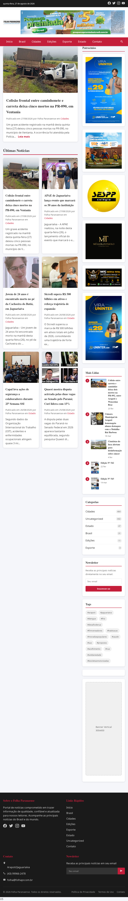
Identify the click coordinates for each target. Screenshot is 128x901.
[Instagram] (118, 4)
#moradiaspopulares (97, 636)
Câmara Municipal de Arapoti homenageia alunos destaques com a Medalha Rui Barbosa (113, 423)
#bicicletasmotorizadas (98, 660)
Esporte (67, 41)
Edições (51, 41)
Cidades (36, 41)
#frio (103, 618)
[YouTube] (123, 4)
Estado (82, 41)
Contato (97, 41)
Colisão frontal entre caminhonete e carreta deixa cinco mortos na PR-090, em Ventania (39, 106)
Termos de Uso (106, 891)
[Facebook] (109, 4)
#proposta (102, 642)
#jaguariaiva (106, 612)
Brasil (22, 41)
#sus (89, 642)
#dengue (91, 618)
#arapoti (91, 612)
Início (9, 41)
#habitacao (112, 630)
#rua (107, 648)
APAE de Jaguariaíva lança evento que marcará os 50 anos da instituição (59, 200)
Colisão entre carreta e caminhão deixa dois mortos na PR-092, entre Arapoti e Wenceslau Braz (114, 392)
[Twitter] (114, 4)
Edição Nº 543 (107, 478)
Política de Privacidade (83, 891)
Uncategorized (75, 840)
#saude (115, 636)
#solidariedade (94, 655)
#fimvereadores (94, 630)
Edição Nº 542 (107, 462)
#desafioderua (94, 624)
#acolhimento (93, 648)
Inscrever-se (103, 588)
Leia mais (24, 136)
